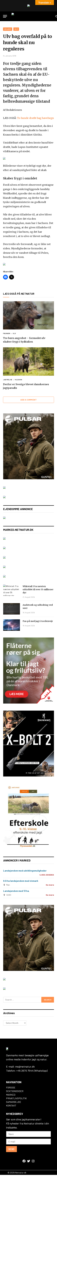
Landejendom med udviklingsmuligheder (25, 870)
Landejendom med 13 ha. (16, 891)
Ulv (16, 29)
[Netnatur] (32, 16)
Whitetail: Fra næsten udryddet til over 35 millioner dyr (38, 589)
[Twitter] (28, 1161)
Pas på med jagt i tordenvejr (38, 621)
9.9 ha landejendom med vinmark (20, 880)
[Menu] (5, 16)
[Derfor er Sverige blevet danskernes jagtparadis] (28, 361)
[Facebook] (24, 1161)
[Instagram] (33, 1161)
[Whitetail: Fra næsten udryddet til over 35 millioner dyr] (11, 590)
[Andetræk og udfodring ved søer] (11, 609)
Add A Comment (28, 400)
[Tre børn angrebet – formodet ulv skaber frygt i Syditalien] (28, 315)
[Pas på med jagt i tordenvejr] (11, 625)
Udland (7, 29)
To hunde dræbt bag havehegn (35, 117)
